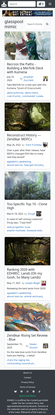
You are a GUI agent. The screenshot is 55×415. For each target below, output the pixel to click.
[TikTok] (39, 391)
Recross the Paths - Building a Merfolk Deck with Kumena (25, 68)
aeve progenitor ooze (18, 227)
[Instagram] (27, 391)
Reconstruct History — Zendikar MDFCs (24, 137)
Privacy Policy (27, 382)
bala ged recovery (33, 165)
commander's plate (32, 96)
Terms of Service (27, 387)
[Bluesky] (15, 391)
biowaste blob (34, 230)
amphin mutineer (16, 230)
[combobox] (22, 4)
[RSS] (33, 391)
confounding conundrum (20, 363)
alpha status (31, 92)
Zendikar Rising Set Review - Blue (27, 337)
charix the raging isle (18, 360)
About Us (27, 372)
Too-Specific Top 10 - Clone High (27, 206)
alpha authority (15, 92)
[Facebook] (21, 391)
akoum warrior (15, 165)
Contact (27, 377)
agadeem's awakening (19, 161)
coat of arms (13, 96)
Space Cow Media (27, 395)
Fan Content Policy (30, 403)
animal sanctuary (33, 296)
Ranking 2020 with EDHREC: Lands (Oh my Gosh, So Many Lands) (24, 273)
